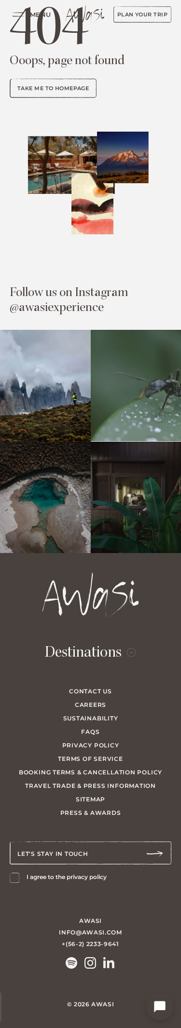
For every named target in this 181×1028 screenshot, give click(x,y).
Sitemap (90, 799)
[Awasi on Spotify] (71, 963)
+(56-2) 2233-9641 (90, 943)
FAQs (90, 731)
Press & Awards (90, 812)
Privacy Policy (90, 745)
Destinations (83, 653)
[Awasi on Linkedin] (109, 963)
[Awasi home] (85, 14)
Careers (90, 704)
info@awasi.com (90, 932)
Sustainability (90, 718)
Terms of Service (90, 758)
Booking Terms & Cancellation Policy (90, 772)
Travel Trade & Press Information (90, 785)
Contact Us (90, 691)
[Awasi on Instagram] (90, 963)
